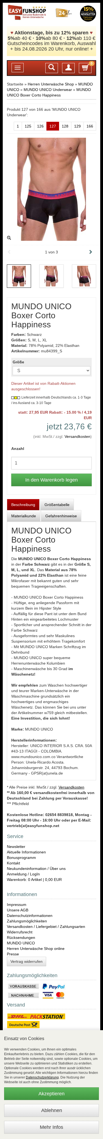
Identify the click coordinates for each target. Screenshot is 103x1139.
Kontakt (13, 863)
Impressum (16, 904)
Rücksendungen (21, 937)
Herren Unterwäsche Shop (51, 84)
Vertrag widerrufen (26, 961)
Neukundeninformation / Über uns (36, 868)
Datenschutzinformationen (29, 915)
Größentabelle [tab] (56, 504)
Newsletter (16, 846)
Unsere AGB (17, 910)
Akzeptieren (51, 1093)
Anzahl (17, 448)
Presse (13, 954)
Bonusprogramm (21, 857)
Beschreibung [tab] (23, 504)
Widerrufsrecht (19, 932)
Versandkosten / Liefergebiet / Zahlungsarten (46, 926)
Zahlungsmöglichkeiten (27, 921)
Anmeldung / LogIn (23, 874)
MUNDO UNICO (21, 943)
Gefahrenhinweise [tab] (61, 516)
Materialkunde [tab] (23, 516)
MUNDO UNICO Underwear (48, 89)
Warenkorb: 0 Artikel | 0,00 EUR (34, 879)
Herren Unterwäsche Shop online (36, 948)
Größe (18, 362)
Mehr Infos (51, 1127)
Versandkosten (77, 436)
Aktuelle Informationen (26, 852)
